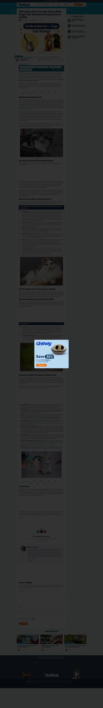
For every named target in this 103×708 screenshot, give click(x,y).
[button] (67, 341)
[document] (51, 354)
